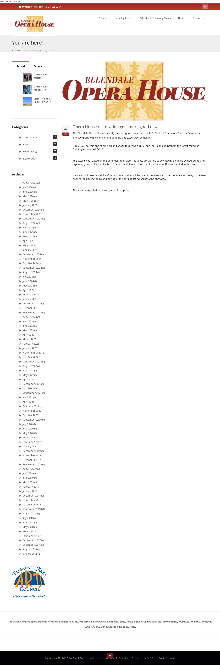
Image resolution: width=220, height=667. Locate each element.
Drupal (95, 658)
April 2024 (28, 290)
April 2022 (28, 379)
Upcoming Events (123, 18)
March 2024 (29, 294)
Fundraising (30, 151)
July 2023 (28, 321)
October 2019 (30, 459)
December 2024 (32, 254)
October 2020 (30, 415)
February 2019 (31, 486)
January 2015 (30, 553)
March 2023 (29, 339)
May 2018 (28, 526)
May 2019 (28, 482)
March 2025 (29, 245)
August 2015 (30, 549)
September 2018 (32, 509)
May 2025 (28, 236)
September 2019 (32, 464)
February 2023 (31, 343)
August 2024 (30, 272)
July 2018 (28, 518)
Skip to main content (10, 1)
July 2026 (28, 187)
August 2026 (30, 182)
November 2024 (32, 258)
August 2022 (30, 366)
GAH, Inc (151, 658)
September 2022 (32, 361)
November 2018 (32, 500)
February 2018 (31, 535)
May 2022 (28, 375)
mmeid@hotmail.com (32, 6)
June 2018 (28, 522)
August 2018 (30, 513)
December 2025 (32, 209)
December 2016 (32, 544)
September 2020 (32, 419)
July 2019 (28, 473)
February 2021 (31, 406)
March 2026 (29, 200)
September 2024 (32, 267)
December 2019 (32, 451)
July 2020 (28, 424)
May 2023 (28, 330)
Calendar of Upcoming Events (155, 18)
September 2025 (32, 218)
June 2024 (28, 281)
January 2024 (30, 299)
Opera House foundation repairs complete (43, 90)
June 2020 (28, 428)
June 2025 (28, 232)
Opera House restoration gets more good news (116, 126)
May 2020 (28, 433)
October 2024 (30, 263)
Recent (21, 66)
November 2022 (32, 352)
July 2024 (28, 276)
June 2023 (28, 325)
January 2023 (30, 348)
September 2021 (32, 392)
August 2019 (30, 468)
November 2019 (32, 455)
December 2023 (32, 303)
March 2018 (29, 531)
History (182, 18)
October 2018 (30, 504)
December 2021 (32, 383)
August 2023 (30, 316)
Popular (38, 66)
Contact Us (199, 18)
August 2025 (30, 223)
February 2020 (31, 442)
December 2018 (32, 495)
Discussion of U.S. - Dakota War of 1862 (43, 102)
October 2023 (30, 308)
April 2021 (28, 401)
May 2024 (28, 285)
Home (14, 50)
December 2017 (32, 540)
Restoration (30, 158)
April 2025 (28, 240)
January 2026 (30, 205)
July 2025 (28, 227)
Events (27, 144)
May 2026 (28, 196)
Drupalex (123, 658)
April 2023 (28, 334)
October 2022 (30, 357)
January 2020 (30, 446)
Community (30, 137)
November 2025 (32, 214)
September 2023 (32, 312)
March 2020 (29, 437)
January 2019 (30, 491)
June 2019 (28, 477)
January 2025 (30, 249)
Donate (103, 18)
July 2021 (28, 397)
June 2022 (28, 370)
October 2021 (30, 388)
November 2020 (32, 410)
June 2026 (28, 191)
